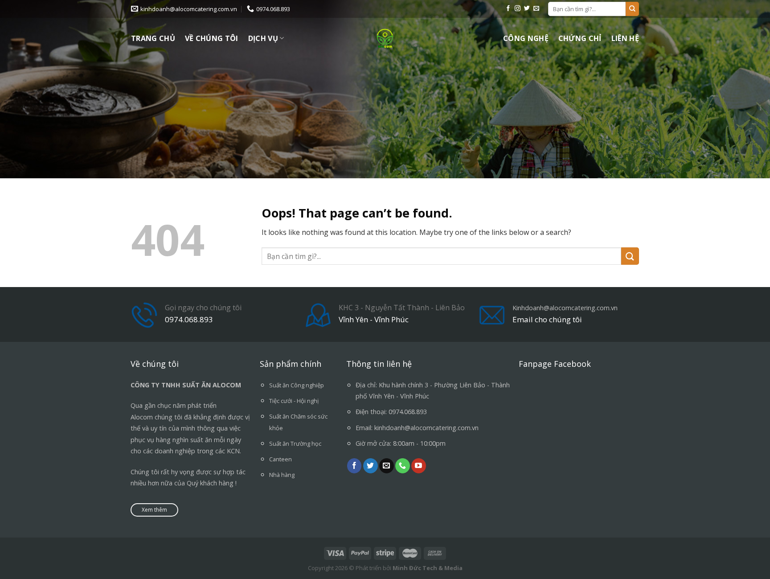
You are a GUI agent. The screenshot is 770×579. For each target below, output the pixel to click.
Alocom (142, 417)
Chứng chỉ (580, 38)
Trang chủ (153, 38)
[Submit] (632, 9)
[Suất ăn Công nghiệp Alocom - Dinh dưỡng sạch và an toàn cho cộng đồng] (385, 38)
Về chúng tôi (211, 38)
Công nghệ (526, 38)
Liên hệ (625, 38)
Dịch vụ (263, 38)
